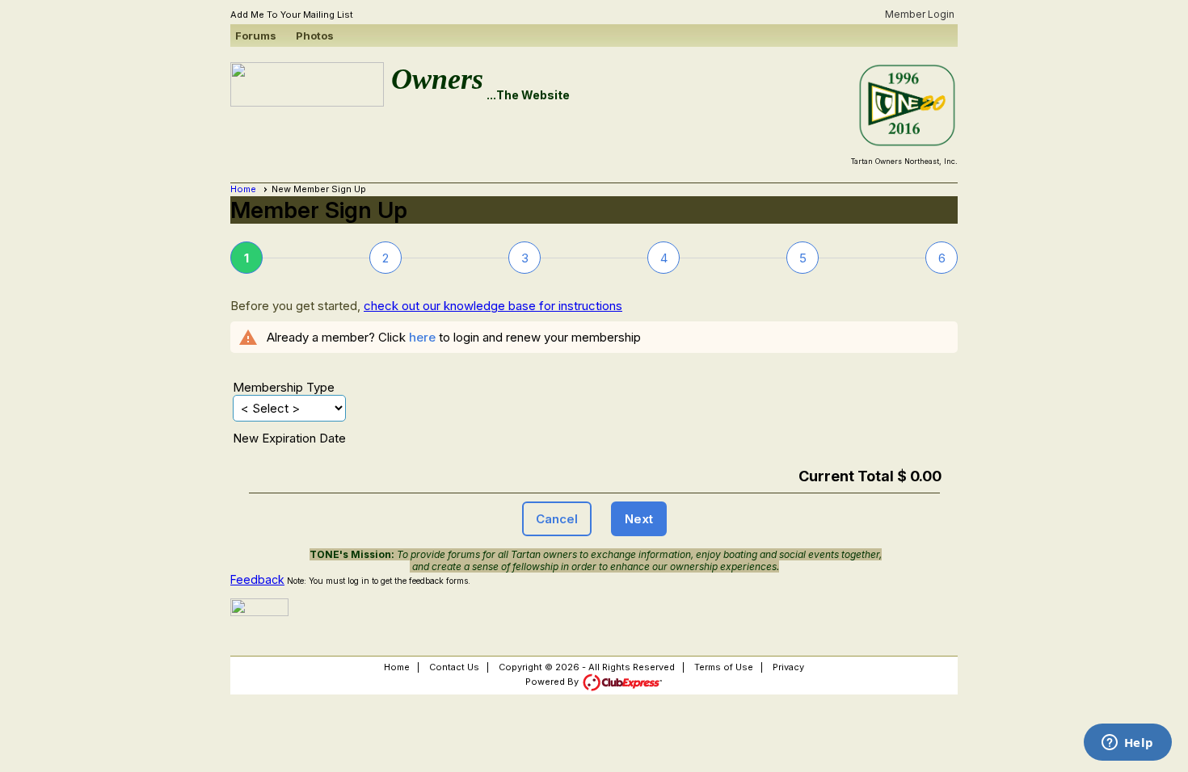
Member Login (919, 14)
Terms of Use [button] (723, 667)
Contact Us (454, 667)
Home (243, 189)
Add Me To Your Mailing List (291, 14)
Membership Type (284, 387)
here (422, 337)
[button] (557, 518)
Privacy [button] (788, 667)
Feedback (257, 579)
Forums (255, 35)
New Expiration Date (289, 438)
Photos (315, 35)
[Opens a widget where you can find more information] (1127, 744)
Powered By (553, 681)
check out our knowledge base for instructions (493, 305)
